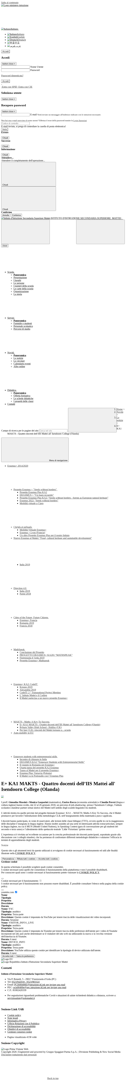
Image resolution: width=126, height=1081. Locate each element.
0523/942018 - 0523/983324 (25, 982)
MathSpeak (19, 649)
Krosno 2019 (26, 687)
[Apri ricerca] (100, 232)
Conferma (16, 215)
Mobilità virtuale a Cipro (31, 503)
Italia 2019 (25, 564)
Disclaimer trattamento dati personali (19, 1054)
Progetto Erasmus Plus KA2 (33, 492)
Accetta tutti (48, 859)
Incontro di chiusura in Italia (33, 759)
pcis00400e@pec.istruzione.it (39, 987)
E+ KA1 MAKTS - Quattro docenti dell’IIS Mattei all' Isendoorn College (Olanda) (60, 724)
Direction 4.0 (20, 588)
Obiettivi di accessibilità (18, 1029)
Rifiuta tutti (26, 859)
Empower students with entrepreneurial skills (36, 756)
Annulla (5, 215)
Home (120, 409)
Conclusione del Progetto (32, 652)
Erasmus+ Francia (28, 620)
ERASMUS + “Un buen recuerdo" (37, 495)
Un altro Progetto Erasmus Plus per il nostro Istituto (44, 535)
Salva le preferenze (25, 956)
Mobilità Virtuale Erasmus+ (33, 530)
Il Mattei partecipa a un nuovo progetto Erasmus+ (44, 698)
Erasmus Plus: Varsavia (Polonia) (36, 773)
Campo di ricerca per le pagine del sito (19, 430)
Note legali (12, 1018)
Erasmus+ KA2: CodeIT (26, 684)
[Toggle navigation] (25, 232)
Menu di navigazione (58, 460)
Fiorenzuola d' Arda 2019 (32, 657)
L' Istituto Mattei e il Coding (33, 695)
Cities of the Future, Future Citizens (31, 617)
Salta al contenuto (9, 2)
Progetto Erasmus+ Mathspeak (34, 660)
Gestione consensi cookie (19, 1032)
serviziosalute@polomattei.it (21, 998)
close (4, 246)
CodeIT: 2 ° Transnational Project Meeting (40, 692)
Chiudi (5, 138)
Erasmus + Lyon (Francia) (32, 532)
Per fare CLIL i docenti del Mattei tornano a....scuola (45, 730)
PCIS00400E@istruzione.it (39, 984)
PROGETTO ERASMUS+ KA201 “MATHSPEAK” (46, 655)
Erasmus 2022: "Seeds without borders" (39, 500)
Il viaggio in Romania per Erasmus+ (37, 765)
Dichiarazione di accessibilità (21, 1026)
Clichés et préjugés (23, 527)
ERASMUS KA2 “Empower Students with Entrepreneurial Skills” (52, 762)
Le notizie (120, 419)
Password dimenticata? (12, 75)
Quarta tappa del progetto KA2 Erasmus (39, 767)
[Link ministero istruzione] (14, 5)
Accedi (5, 51)
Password (35, 70)
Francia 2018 (26, 625)
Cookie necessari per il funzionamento (20, 881)
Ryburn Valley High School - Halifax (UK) (41, 727)
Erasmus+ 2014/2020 (17, 466)
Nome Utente (36, 67)
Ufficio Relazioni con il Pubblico (23, 1023)
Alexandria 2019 (28, 689)
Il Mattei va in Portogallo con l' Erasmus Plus (41, 776)
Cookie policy (14, 1015)
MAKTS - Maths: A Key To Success (32, 721)
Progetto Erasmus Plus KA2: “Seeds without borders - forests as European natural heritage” (64, 498)
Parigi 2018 (25, 593)
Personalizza (8, 859)
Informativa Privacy (17, 1020)
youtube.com (7, 892)
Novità (120, 412)
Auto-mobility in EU (24, 733)
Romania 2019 (27, 623)
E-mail (33, 114)
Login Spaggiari (80, 120)
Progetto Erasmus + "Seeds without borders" (35, 489)
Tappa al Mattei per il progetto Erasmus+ (39, 770)
